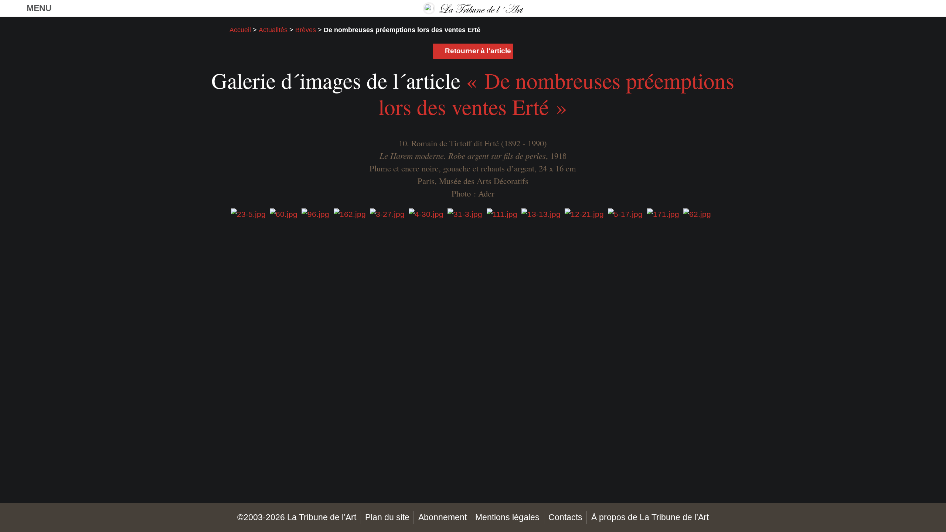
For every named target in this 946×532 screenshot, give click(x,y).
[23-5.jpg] (248, 213)
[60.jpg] (283, 213)
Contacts (565, 517)
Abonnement (442, 517)
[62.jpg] (697, 213)
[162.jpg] (350, 213)
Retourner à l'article (478, 51)
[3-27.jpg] (387, 213)
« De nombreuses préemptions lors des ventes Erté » (556, 93)
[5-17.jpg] (625, 213)
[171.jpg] (663, 213)
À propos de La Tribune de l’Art (650, 517)
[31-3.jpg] (465, 213)
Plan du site (387, 517)
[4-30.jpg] (426, 213)
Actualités (273, 30)
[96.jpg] (315, 213)
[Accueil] (473, 8)
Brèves (305, 30)
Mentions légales (507, 517)
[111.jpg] (502, 213)
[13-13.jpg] (541, 213)
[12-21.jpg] (584, 213)
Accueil (240, 30)
